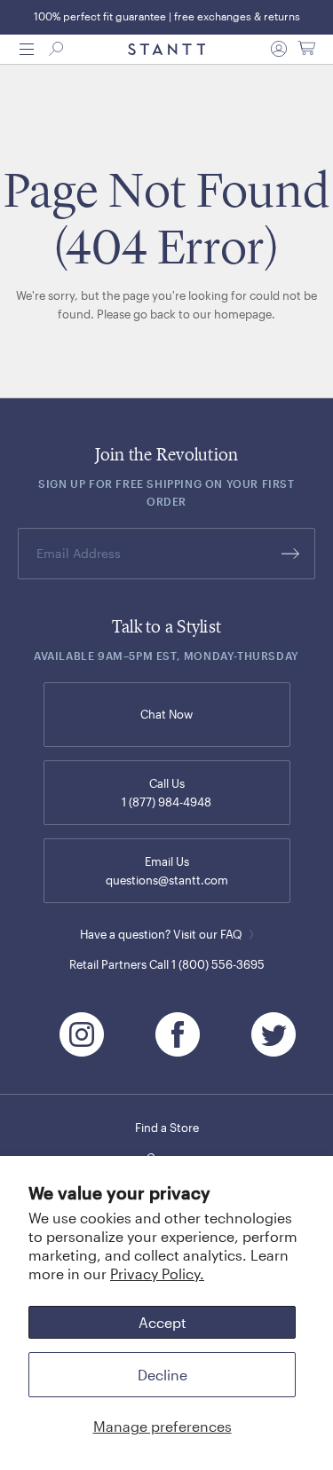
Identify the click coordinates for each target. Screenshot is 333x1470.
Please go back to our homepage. (186, 314)
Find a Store (167, 1127)
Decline (162, 1374)
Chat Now (166, 714)
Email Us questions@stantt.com (167, 870)
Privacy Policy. (157, 1273)
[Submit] (290, 553)
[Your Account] (279, 49)
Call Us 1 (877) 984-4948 (166, 792)
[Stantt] (167, 49)
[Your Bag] (306, 49)
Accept (162, 1322)
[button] (27, 49)
